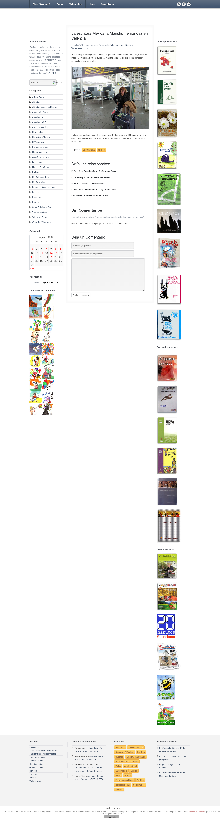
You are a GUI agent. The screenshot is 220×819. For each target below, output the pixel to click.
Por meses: (34, 282)
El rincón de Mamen (41, 137)
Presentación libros (124, 780)
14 (51, 253)
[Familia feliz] (48, 378)
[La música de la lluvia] (48, 402)
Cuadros (141, 752)
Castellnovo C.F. (136, 747)
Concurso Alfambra (124, 752)
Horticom (33, 770)
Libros (92, 4)
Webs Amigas (75, 4)
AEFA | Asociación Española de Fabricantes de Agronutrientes (43, 752)
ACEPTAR (112, 817)
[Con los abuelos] (48, 329)
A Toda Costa (38, 97)
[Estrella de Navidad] (48, 305)
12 (41, 253)
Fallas (118, 766)
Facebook (184, 4)
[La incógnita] (35, 390)
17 (32, 257)
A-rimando (120, 747)
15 (55, 253)
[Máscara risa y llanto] (35, 366)
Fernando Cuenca (37, 757)
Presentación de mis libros (43, 187)
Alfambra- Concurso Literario (44, 107)
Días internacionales (136, 756)
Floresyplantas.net (40, 152)
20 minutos (34, 747)
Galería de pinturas (40, 157)
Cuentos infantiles (40, 127)
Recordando (37, 197)
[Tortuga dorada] (35, 317)
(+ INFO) (53, 73)
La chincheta (89, 149)
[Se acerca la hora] (35, 402)
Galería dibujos (36, 764)
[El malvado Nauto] (48, 354)
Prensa (127, 775)
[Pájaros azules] (35, 329)
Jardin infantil (130, 766)
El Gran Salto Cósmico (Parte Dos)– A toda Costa (93, 171)
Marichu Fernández (40, 167)
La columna (37, 162)
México (101, 149)
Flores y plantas (36, 760)
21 (51, 257)
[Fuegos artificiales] (48, 317)
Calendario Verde (40, 112)
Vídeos (60, 4)
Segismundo (139, 784)
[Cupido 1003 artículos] (35, 414)
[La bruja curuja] (48, 414)
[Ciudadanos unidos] (35, 378)
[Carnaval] (48, 390)
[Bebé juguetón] (35, 342)
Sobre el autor (107, 4)
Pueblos (140, 780)
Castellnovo (37, 117)
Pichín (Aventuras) (41, 4)
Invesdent (33, 774)
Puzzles (35, 192)
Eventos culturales (40, 147)
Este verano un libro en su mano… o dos (89, 195)
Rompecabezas (122, 784)
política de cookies (197, 812)
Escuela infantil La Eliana (126, 761)
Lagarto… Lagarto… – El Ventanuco (87, 183)
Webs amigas (35, 780)
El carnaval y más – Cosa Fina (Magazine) (90, 177)
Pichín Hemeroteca (40, 177)
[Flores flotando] (48, 366)
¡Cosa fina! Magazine (41, 222)
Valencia (119, 789)
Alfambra (36, 102)
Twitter (189, 4)
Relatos (35, 202)
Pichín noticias (38, 182)
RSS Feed (179, 4)
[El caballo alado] (35, 354)
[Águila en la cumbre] (35, 305)
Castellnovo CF (39, 122)
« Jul (32, 268)
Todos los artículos (40, 212)
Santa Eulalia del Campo (43, 207)
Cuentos (119, 756)
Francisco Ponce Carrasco (109, 22)
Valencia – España (40, 217)
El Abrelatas (37, 132)
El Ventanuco (38, 142)
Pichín (118, 775)
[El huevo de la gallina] (48, 342)
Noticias (35, 172)
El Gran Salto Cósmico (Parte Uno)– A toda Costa (93, 189)
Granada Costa (36, 767)
